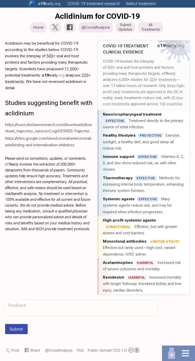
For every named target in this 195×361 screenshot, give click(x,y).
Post (15, 350)
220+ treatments (163, 79)
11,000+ (71, 68)
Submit (16, 329)
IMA (24, 229)
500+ (111, 67)
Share (35, 350)
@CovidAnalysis (59, 350)
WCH (40, 229)
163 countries (170, 104)
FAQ (80, 350)
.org (49, 3)
